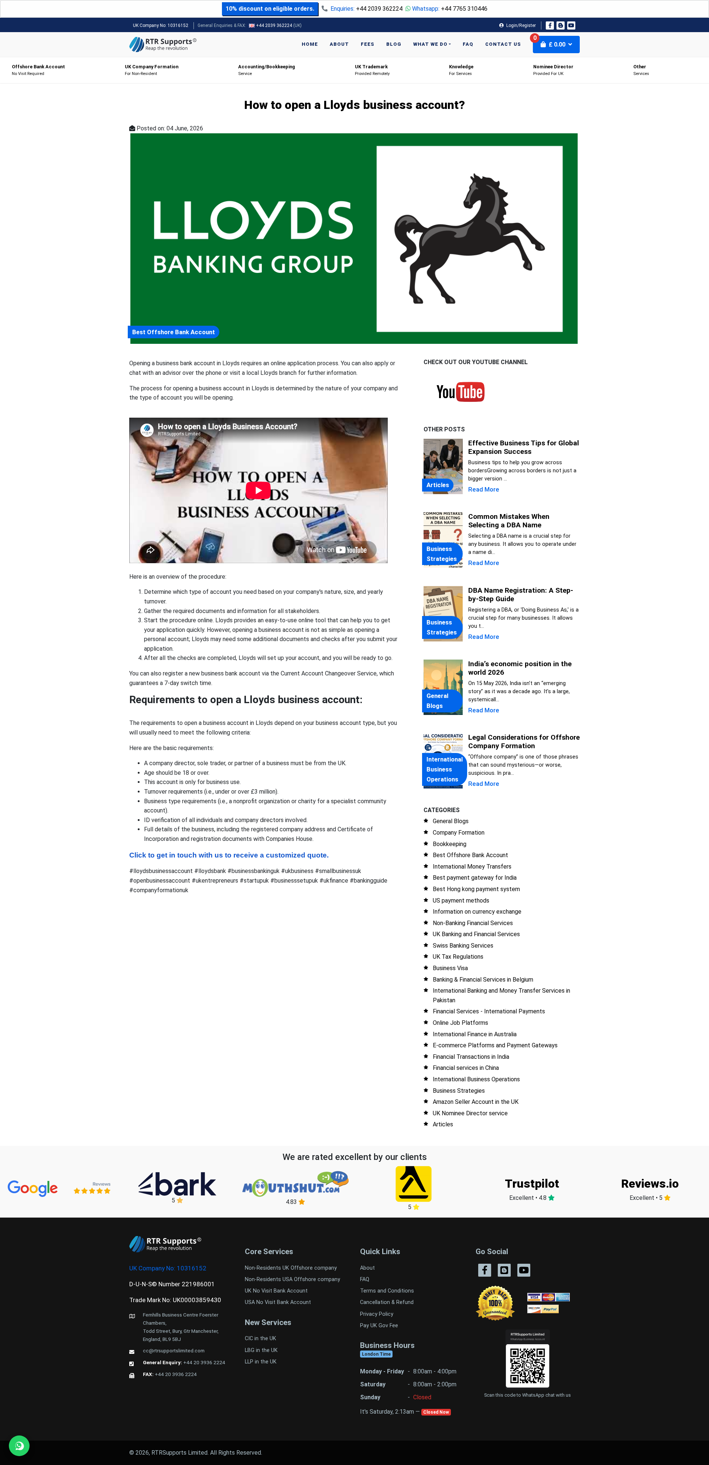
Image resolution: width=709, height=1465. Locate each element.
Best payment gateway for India (475, 877)
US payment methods (461, 900)
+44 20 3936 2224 (204, 1362)
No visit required (38, 70)
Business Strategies (459, 1090)
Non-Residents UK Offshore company (291, 1268)
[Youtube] (571, 25)
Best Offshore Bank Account (470, 855)
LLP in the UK (261, 1362)
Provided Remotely (372, 70)
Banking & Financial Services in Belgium (483, 979)
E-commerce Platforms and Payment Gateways (495, 1045)
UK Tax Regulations (458, 956)
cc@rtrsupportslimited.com (174, 1350)
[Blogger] (560, 25)
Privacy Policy (376, 1314)
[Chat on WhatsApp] (19, 1445)
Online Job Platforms (460, 1022)
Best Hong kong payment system (476, 889)
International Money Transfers (472, 866)
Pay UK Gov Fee (379, 1325)
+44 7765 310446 (464, 8)
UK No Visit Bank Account (276, 1291)
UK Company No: (160, 25)
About (339, 44)
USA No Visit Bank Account (278, 1302)
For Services (461, 70)
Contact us (503, 44)
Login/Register (520, 25)
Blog (393, 44)
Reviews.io (650, 1184)
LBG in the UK (261, 1350)
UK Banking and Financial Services (476, 934)
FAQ (468, 44)
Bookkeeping (449, 844)
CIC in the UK (260, 1338)
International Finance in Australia (475, 1034)
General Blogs (451, 821)
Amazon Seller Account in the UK (475, 1101)
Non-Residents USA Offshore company (292, 1279)
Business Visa (450, 968)
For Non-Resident (151, 70)
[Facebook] (550, 25)
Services (641, 70)
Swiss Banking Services (463, 945)
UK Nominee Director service (470, 1113)
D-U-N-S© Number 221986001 (172, 1284)
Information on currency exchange (477, 911)
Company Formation (458, 832)
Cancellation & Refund (387, 1302)
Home (310, 44)
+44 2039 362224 (379, 8)
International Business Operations (476, 1079)
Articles (443, 1124)
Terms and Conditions (387, 1291)
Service (266, 70)
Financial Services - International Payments (489, 1011)
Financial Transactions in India (471, 1056)
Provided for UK (553, 70)
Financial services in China (466, 1067)
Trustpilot (532, 1184)
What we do (430, 44)
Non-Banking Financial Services (473, 923)
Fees (367, 44)
